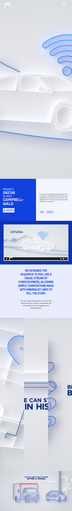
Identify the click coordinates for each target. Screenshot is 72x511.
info (42, 212)
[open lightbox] (12, 394)
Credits (50, 212)
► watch (9, 210)
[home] (8, 4)
